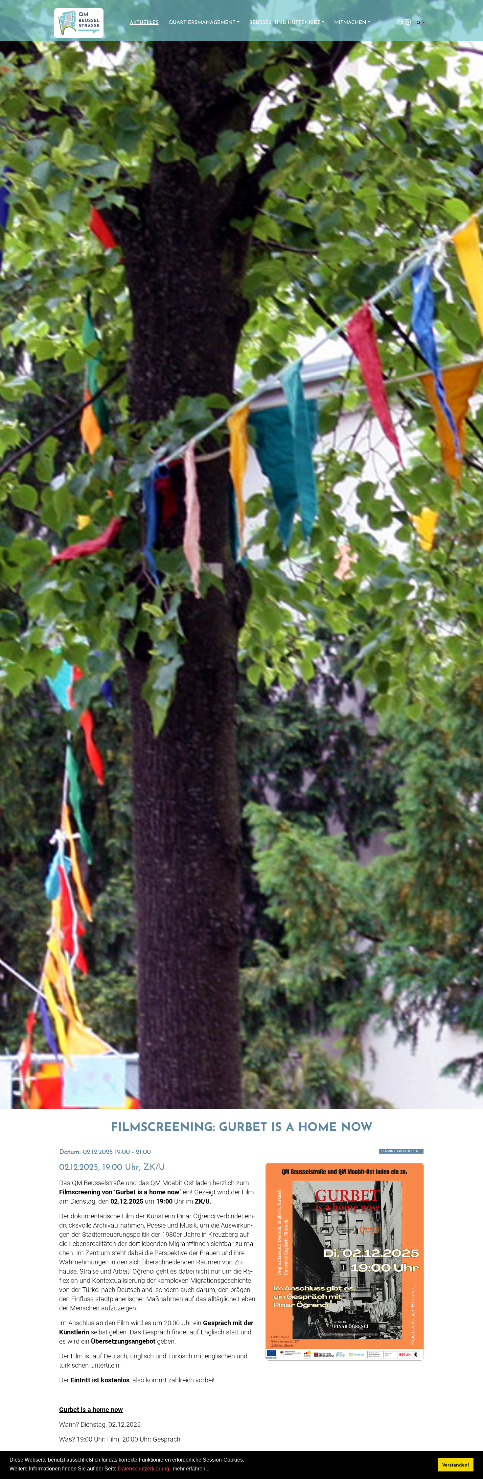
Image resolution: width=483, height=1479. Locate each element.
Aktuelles (144, 22)
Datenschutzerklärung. (144, 1468)
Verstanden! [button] (455, 1464)
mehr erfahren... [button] (191, 1468)
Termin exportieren (399, 1151)
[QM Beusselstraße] (79, 23)
